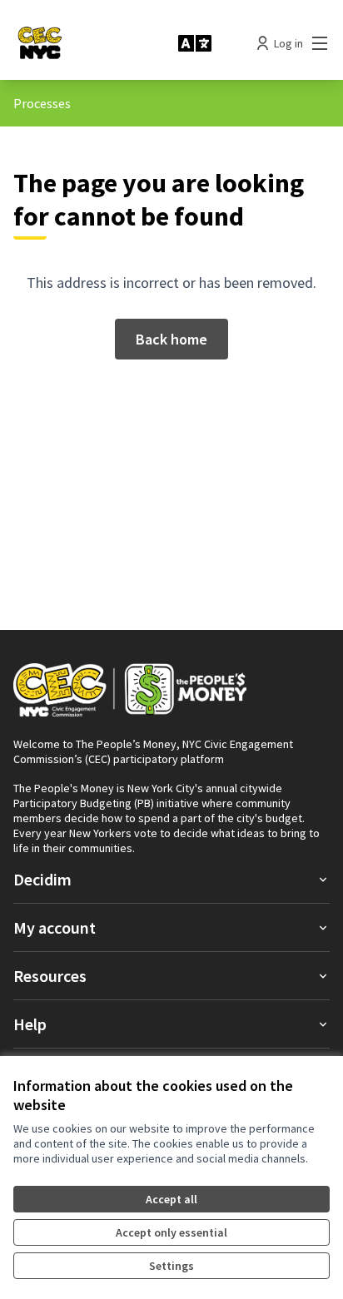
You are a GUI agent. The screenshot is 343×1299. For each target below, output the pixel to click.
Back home (171, 339)
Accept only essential (171, 1232)
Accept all (171, 1199)
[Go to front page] (89, 43)
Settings (171, 1265)
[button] (171, 879)
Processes (42, 103)
